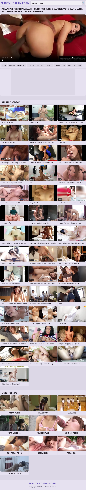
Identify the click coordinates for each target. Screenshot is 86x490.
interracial (31, 65)
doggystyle (72, 65)
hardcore (49, 65)
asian (4, 65)
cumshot (40, 65)
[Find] (83, 3)
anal (79, 65)
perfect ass (21, 65)
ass (64, 65)
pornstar (12, 65)
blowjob (58, 65)
